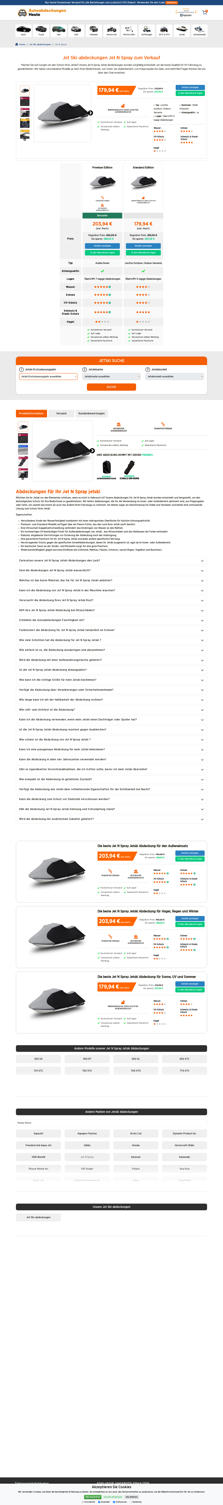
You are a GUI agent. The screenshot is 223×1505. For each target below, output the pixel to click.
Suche (111, 387)
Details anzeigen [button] (190, 87)
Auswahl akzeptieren (113, 1497)
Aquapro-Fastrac (87, 1133)
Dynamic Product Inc (184, 1133)
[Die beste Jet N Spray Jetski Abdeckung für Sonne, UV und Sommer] (56, 1001)
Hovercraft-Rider (184, 1145)
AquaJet (38, 1133)
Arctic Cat (136, 1133)
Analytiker (105, 1502)
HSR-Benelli (38, 1157)
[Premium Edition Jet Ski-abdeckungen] (102, 181)
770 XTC (184, 1070)
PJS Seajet (87, 1169)
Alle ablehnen (132, 1497)
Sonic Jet (38, 1180)
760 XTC (87, 1070)
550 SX (38, 1059)
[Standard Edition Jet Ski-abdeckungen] (143, 181)
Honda (136, 1145)
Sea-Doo (185, 1169)
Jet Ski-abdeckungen (40, 44)
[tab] (31, 413)
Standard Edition (143, 167)
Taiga (136, 1180)
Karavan (135, 1157)
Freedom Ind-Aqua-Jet (38, 1145)
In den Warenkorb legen (190, 93)
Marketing (137, 1502)
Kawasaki (184, 1157)
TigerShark (184, 1180)
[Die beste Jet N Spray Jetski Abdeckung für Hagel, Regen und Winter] (56, 935)
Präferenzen (121, 1502)
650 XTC (184, 1059)
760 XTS (136, 1070)
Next (90, 113)
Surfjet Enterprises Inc (87, 1180)
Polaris (136, 1169)
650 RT (87, 1059)
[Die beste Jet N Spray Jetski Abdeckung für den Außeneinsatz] (56, 870)
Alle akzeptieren (93, 1497)
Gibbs (87, 1145)
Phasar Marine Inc (38, 1169)
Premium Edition (102, 167)
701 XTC (38, 1070)
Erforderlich (89, 1502)
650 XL (136, 1059)
